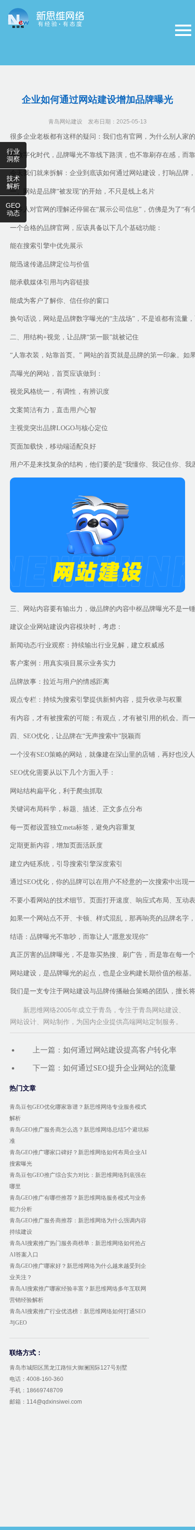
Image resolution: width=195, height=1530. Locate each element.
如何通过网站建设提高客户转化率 (120, 1050)
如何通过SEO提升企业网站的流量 (119, 1068)
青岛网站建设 (65, 121)
